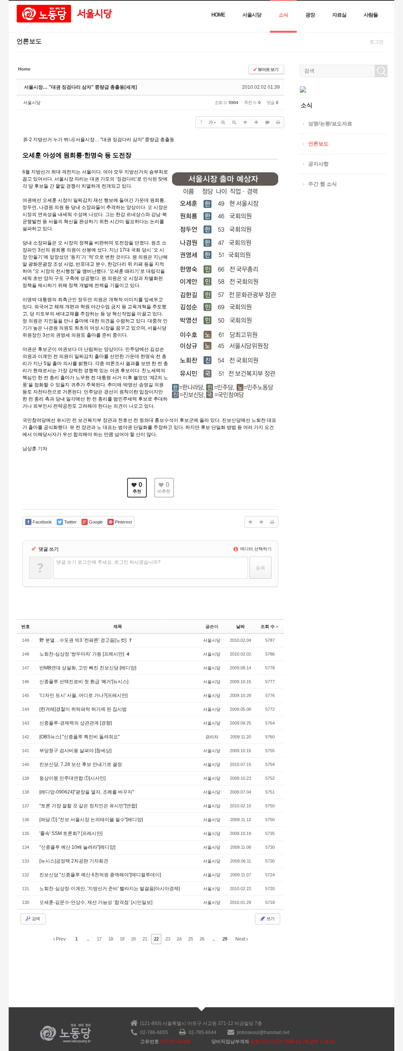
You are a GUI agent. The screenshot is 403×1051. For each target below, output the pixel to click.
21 (144, 939)
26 (202, 939)
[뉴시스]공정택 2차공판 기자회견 (73, 861)
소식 (283, 15)
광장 (310, 15)
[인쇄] (278, 122)
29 (224, 939)
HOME (218, 15)
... (88, 939)
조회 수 (268, 626)
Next (240, 939)
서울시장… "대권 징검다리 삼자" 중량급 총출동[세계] (80, 87)
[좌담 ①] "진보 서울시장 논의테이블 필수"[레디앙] (91, 819)
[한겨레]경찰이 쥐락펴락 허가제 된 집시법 (83, 709)
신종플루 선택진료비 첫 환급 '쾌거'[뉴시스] (83, 681)
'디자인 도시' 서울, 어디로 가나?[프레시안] (83, 695)
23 (167, 939)
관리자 (211, 736)
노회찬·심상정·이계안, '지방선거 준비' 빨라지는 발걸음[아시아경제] (109, 888)
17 (99, 939)
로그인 (377, 42)
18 (110, 939)
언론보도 (318, 144)
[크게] (223, 122)
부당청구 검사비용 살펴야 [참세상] (75, 750)
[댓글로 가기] (267, 122)
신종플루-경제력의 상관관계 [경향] (75, 723)
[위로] (245, 122)
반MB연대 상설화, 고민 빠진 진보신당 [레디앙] (87, 668)
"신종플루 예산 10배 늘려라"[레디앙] (77, 847)
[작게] (234, 122)
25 (190, 939)
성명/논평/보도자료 (330, 124)
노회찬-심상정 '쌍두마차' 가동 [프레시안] (82, 654)
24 (179, 939)
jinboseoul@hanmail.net (263, 1032)
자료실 (339, 15)
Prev (60, 939)
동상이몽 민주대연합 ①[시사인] (72, 778)
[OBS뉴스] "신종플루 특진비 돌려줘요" (79, 737)
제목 (117, 626)
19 (122, 939)
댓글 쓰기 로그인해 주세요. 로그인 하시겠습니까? (108, 562)
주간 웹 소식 (322, 184)
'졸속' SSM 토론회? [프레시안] (70, 833)
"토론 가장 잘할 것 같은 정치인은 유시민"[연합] (88, 806)
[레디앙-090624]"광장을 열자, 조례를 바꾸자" (86, 792)
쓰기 (270, 918)
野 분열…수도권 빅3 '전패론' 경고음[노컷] (83, 640)
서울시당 (251, 15)
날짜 (240, 626)
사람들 (371, 15)
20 (133, 939)
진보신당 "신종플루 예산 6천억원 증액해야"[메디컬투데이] (100, 875)
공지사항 (318, 164)
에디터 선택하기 (255, 548)
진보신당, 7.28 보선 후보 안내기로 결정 (80, 764)
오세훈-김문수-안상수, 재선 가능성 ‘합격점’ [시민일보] (95, 902)
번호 (25, 626)
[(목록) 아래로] (256, 122)
